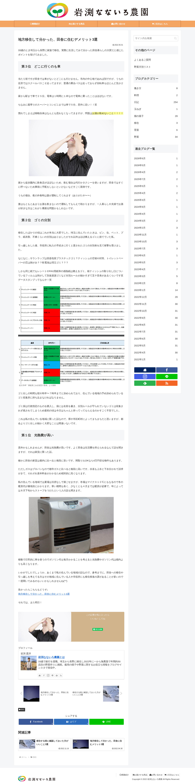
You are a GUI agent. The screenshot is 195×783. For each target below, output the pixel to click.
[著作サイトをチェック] (39, 675)
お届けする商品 (140, 775)
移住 (22, 709)
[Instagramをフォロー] (48, 675)
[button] (175, 38)
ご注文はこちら (172, 775)
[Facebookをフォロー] (44, 675)
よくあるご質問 (142, 59)
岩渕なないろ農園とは (51, 657)
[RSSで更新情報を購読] (61, 675)
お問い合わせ (156, 775)
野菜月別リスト (142, 67)
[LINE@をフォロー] (52, 675)
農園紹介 (125, 775)
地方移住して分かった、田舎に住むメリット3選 (44, 594)
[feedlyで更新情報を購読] (56, 675)
